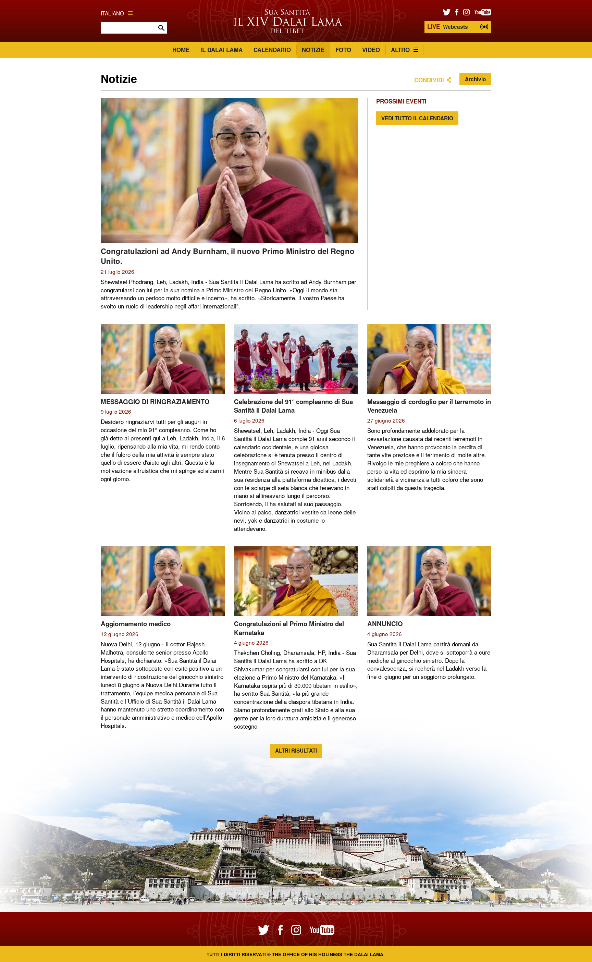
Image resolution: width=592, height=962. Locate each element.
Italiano (112, 13)
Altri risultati (296, 750)
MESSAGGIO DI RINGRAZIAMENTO (155, 401)
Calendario (272, 50)
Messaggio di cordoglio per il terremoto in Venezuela (429, 406)
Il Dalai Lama (221, 50)
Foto (343, 50)
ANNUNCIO (385, 623)
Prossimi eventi (401, 101)
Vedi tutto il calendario (417, 118)
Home (180, 50)
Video (371, 50)
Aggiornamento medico (136, 623)
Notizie (313, 50)
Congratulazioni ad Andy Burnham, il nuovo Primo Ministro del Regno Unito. (228, 255)
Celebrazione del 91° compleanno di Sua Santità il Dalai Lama (293, 406)
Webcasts (447, 26)
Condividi (429, 80)
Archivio (475, 79)
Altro (400, 50)
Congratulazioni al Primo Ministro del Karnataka (289, 628)
